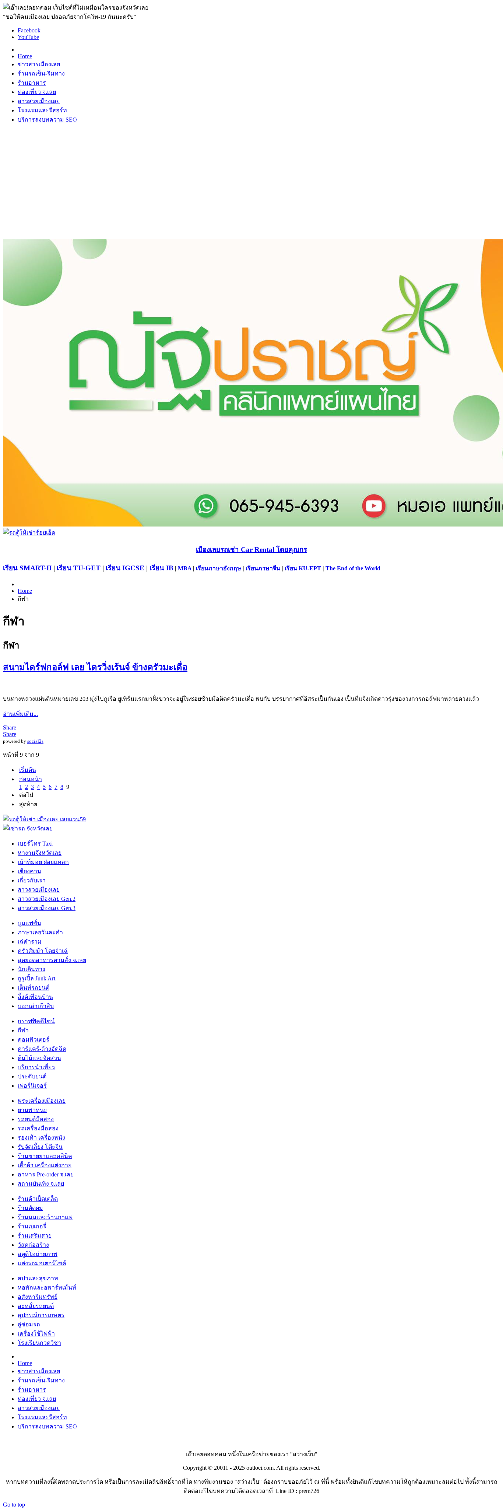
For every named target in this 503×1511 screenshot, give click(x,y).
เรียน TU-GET (79, 568)
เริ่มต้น (27, 770)
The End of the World (353, 568)
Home (25, 591)
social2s (35, 741)
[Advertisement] (251, 181)
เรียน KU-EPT (303, 568)
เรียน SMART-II (27, 568)
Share (9, 727)
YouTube (28, 37)
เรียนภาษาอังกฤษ (218, 568)
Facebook (29, 30)
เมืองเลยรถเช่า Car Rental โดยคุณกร (251, 549)
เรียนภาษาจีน (263, 568)
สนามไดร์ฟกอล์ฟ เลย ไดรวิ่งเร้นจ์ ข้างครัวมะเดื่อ (95, 667)
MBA (185, 568)
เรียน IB (161, 568)
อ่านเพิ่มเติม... (20, 714)
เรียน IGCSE (125, 568)
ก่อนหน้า (30, 779)
